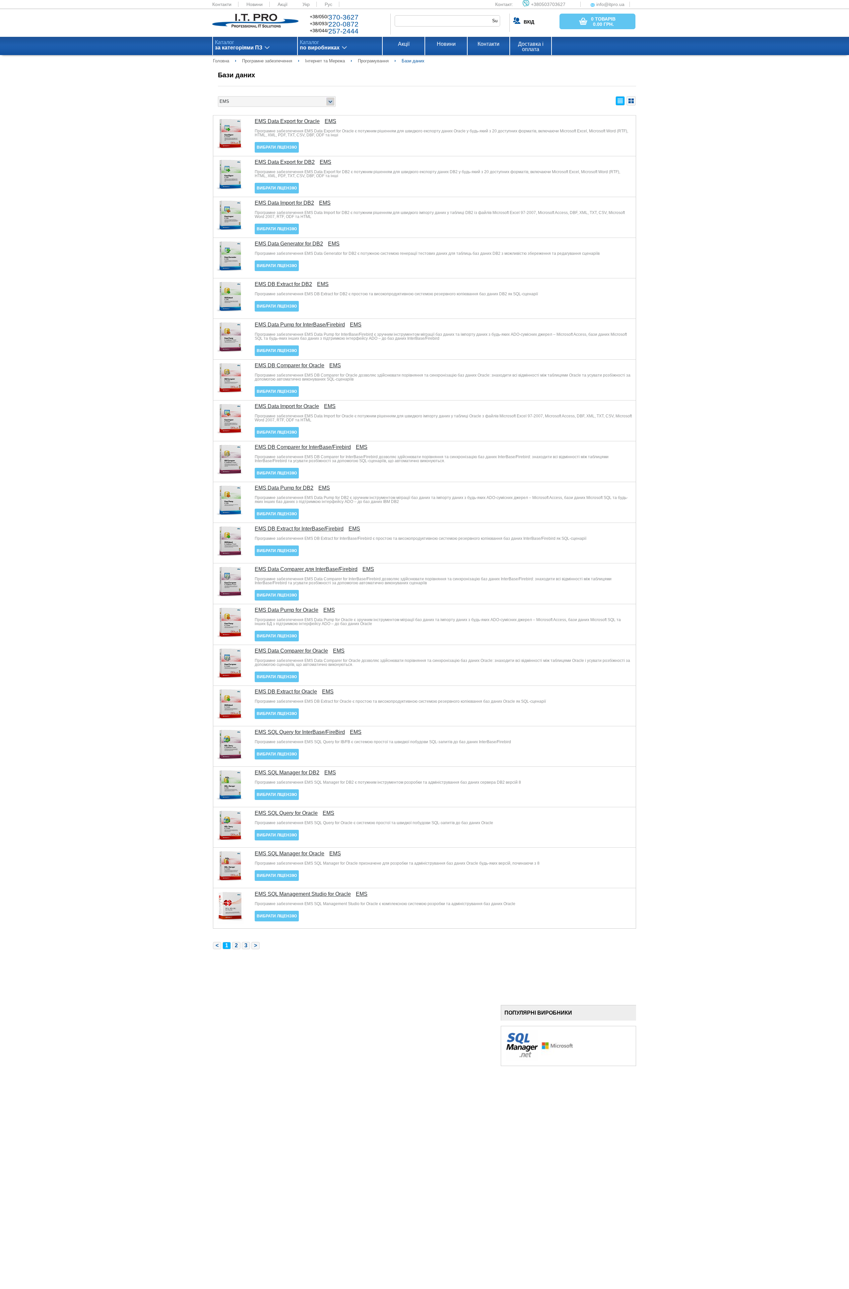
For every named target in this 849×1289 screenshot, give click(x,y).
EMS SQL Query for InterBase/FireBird (300, 732)
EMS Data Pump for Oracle (286, 610)
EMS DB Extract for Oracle (286, 691)
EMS (330, 121)
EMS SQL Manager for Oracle (289, 853)
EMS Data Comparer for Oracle (291, 651)
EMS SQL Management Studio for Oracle (303, 894)
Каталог (238, 45)
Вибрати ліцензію (277, 147)
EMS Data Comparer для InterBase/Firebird (306, 569)
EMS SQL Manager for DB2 (287, 772)
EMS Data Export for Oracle (287, 121)
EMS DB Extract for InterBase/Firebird (299, 529)
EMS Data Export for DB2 (285, 162)
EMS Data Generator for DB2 (289, 244)
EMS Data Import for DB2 (284, 203)
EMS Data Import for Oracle (287, 406)
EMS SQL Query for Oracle (286, 813)
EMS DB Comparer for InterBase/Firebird (303, 447)
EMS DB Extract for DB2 (283, 284)
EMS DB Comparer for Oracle (289, 365)
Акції (283, 4)
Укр (306, 4)
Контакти (221, 4)
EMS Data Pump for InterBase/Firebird (300, 324)
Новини (254, 4)
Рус (328, 4)
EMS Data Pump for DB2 (284, 488)
